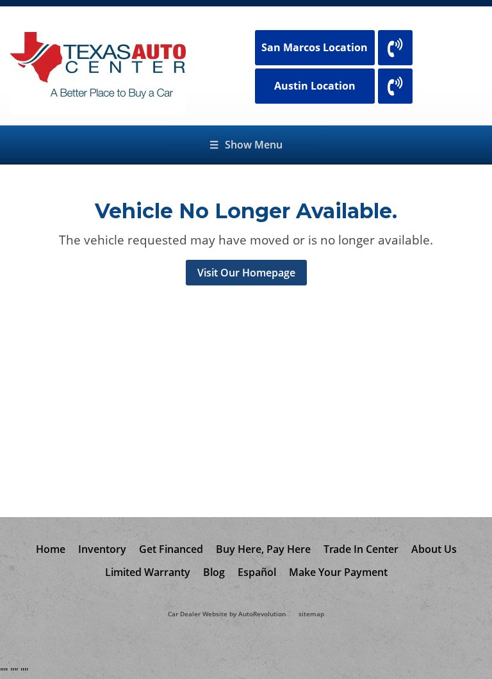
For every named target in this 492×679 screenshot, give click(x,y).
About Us (434, 549)
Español (257, 572)
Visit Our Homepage (246, 273)
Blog (214, 572)
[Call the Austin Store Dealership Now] (395, 86)
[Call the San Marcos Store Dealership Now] (395, 47)
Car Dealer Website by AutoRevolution (227, 614)
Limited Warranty (147, 572)
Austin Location (315, 86)
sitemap (311, 614)
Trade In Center (361, 549)
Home (50, 549)
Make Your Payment (338, 572)
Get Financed (171, 549)
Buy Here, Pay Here (263, 549)
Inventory (102, 549)
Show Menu (246, 145)
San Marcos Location (314, 47)
